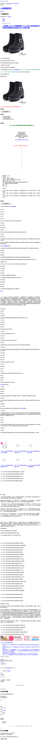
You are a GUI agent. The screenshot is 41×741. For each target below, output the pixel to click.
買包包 (1, 291)
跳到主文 (2, 11)
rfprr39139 (2, 661)
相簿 (3, 18)
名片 (3, 21)
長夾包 (22, 408)
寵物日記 (8, 670)
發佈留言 (2, 681)
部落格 (4, 20)
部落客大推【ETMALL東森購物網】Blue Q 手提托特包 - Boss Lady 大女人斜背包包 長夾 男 (20, 653)
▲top (1, 672)
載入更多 (2, 674)
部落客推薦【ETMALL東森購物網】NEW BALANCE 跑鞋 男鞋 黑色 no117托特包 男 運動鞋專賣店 (21, 649)
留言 (11, 667)
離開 (6, 738)
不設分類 (9, 16)
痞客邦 (8, 667)
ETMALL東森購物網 (14, 69)
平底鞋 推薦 (2, 384)
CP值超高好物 (5, 8)
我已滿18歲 (2, 738)
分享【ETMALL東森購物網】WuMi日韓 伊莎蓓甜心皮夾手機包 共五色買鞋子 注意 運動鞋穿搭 (20, 654)
